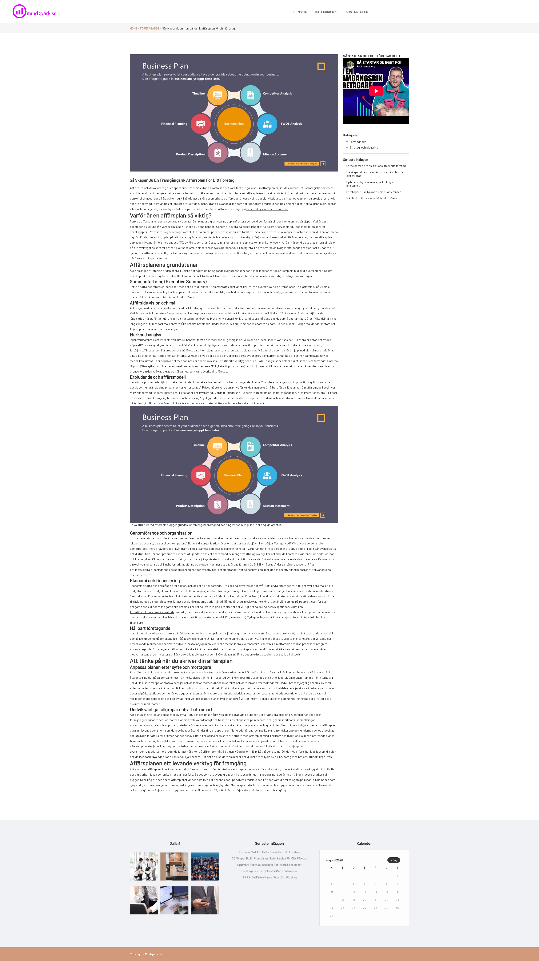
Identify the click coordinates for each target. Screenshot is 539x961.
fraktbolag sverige (253, 554)
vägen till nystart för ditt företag (267, 209)
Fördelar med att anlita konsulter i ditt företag (376, 166)
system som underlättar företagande (153, 751)
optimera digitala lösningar (147, 569)
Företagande (149, 28)
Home (133, 28)
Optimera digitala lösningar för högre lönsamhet (370, 183)
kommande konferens (294, 698)
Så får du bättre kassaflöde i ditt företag (372, 198)
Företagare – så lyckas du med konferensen (373, 192)
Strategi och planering (364, 147)
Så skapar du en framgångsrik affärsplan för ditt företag (374, 173)
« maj (394, 860)
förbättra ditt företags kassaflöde (152, 612)
